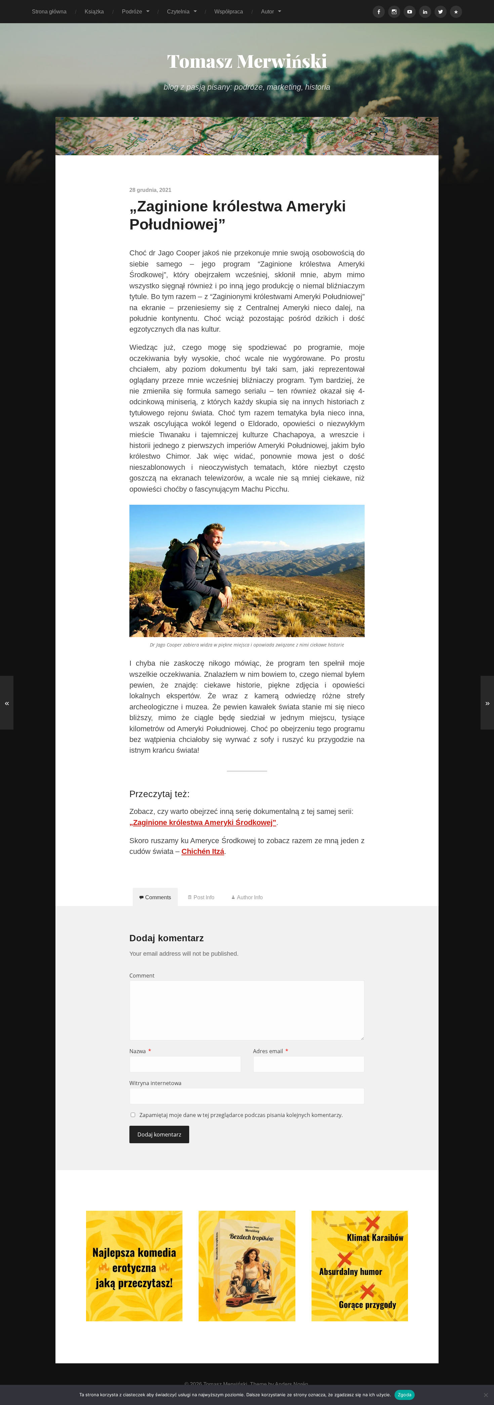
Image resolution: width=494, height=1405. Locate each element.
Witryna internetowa (155, 1083)
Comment (142, 975)
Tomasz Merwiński (247, 60)
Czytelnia (178, 11)
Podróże (132, 11)
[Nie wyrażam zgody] (485, 1395)
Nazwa (140, 1051)
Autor (267, 11)
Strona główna (49, 11)
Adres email (270, 1051)
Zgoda (404, 1394)
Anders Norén (291, 1384)
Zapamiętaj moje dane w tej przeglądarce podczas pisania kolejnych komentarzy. (241, 1115)
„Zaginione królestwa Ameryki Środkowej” (202, 822)
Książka (94, 11)
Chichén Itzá (202, 851)
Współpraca (228, 11)
